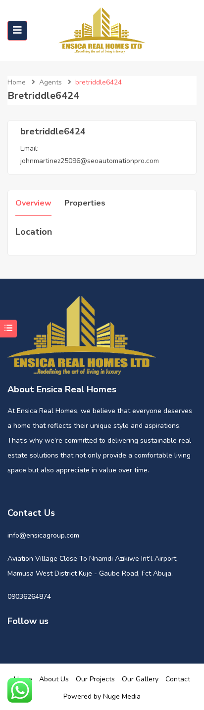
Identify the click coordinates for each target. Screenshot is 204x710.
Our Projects (95, 679)
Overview (33, 203)
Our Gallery (140, 679)
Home (16, 82)
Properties (84, 203)
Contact (177, 679)
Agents (50, 82)
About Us (54, 679)
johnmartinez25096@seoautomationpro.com (89, 161)
